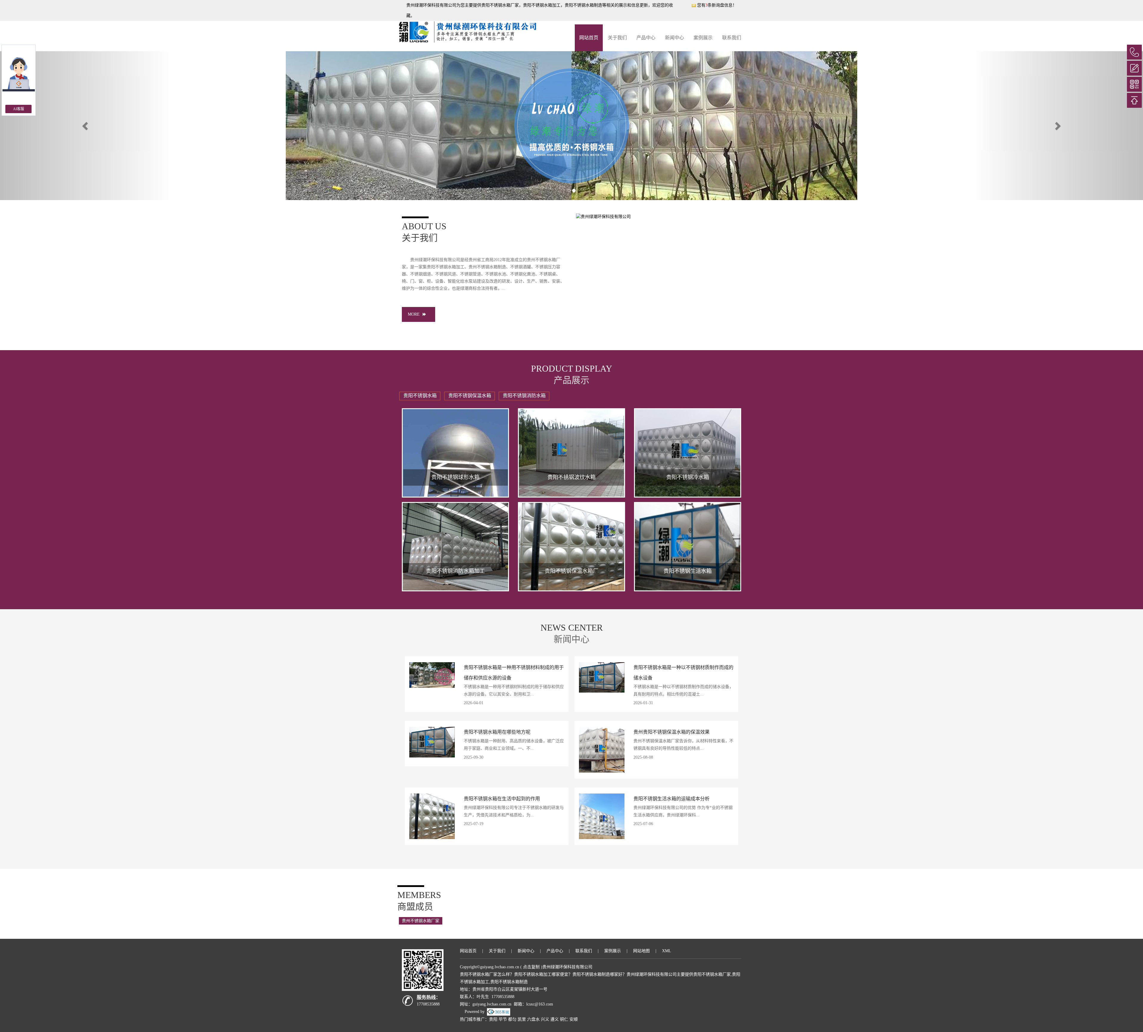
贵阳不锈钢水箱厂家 (500, 5)
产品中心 (645, 37)
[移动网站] (1134, 84)
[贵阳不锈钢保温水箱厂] (571, 546)
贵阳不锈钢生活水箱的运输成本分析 (671, 798)
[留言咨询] (1134, 68)
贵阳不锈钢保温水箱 (469, 395)
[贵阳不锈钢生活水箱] (687, 546)
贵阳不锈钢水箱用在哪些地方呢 (497, 732)
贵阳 (493, 1019)
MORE (414, 314)
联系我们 (731, 37)
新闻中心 (674, 37)
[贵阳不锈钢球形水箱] (455, 453)
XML (666, 951)
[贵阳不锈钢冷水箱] (687, 453)
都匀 (512, 1019)
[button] (85, 125)
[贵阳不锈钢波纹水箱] (571, 453)
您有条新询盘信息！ (717, 5)
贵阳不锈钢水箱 (420, 395)
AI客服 (18, 109)
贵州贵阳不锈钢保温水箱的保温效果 (671, 732)
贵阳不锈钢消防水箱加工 (455, 571)
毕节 (503, 1019)
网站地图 (641, 951)
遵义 (554, 1019)
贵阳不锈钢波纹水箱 (571, 477)
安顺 (573, 1019)
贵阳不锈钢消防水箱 (524, 395)
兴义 (545, 1019)
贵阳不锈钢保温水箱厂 (571, 571)
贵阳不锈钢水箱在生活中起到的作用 (502, 798)
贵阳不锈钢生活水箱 (687, 571)
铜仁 (564, 1019)
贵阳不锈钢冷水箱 (687, 477)
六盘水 (533, 1019)
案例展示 (703, 37)
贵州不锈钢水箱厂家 (420, 921)
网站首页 (588, 37)
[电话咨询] (1134, 52)
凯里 (522, 1019)
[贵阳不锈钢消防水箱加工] (455, 546)
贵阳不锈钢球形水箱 (455, 477)
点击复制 (531, 967)
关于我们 (617, 37)
